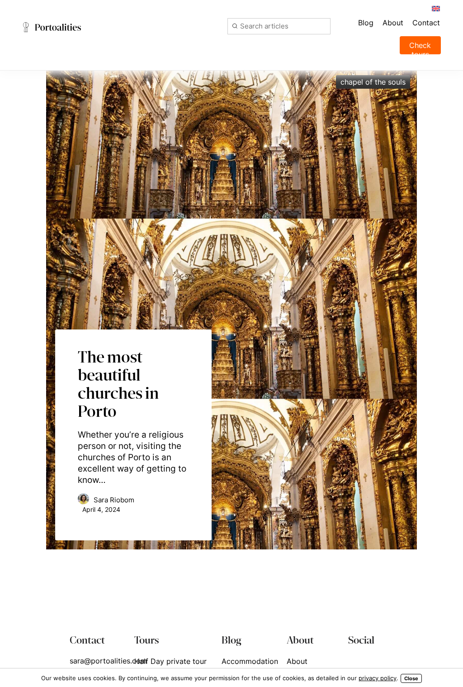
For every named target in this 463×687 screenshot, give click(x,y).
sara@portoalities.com (108, 660)
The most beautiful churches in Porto (118, 384)
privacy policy (378, 678)
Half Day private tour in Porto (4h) (170, 667)
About (297, 661)
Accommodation (250, 661)
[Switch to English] (435, 8)
